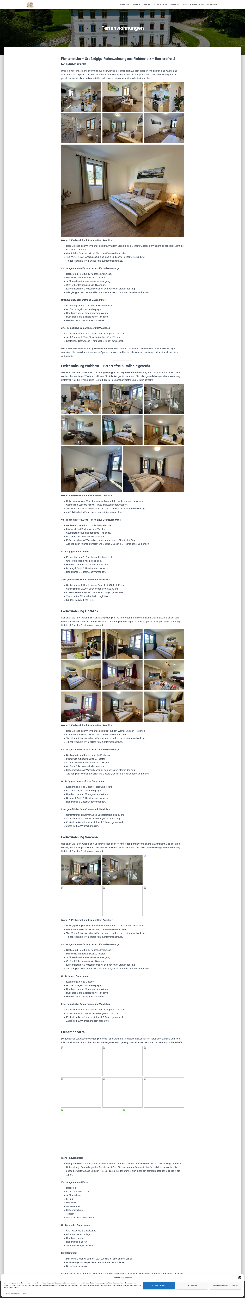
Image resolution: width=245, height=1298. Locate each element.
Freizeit (147, 4)
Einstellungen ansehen (225, 1285)
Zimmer (135, 4)
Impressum (25, 1293)
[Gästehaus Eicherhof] (30, 4)
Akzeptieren (159, 1285)
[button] (240, 1277)
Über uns (175, 4)
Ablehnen (192, 1285)
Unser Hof (124, 4)
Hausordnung (160, 4)
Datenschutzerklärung (12, 1293)
